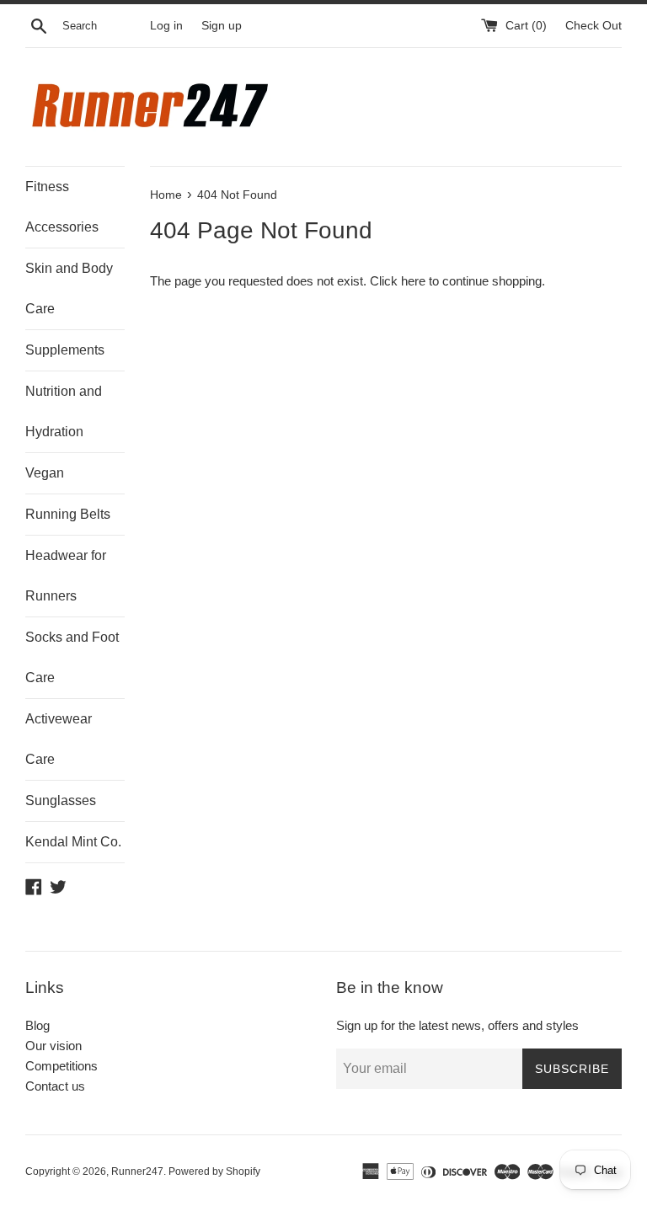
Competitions (61, 1066)
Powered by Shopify (214, 1171)
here (413, 281)
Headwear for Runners (65, 575)
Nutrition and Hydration (63, 411)
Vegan (44, 473)
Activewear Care (58, 739)
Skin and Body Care (69, 288)
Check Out (593, 25)
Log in (166, 25)
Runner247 (137, 1171)
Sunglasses (60, 800)
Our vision (53, 1045)
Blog (37, 1025)
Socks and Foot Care (72, 657)
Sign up (221, 25)
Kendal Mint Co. (73, 842)
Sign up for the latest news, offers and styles (457, 1025)
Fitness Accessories (62, 206)
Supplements (64, 350)
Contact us (55, 1086)
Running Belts (67, 514)
